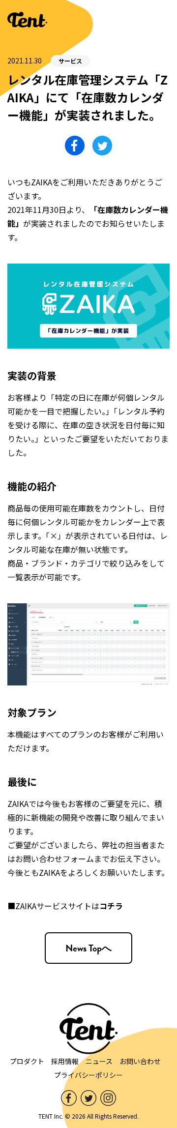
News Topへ (88, 948)
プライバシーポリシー (88, 1075)
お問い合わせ (140, 1061)
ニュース (99, 1061)
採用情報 (65, 1061)
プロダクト (27, 1061)
